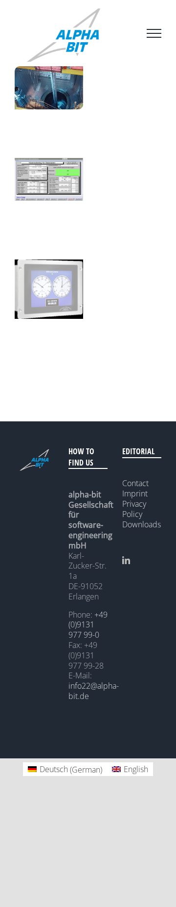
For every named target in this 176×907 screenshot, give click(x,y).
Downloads (141, 524)
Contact (135, 483)
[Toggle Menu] (154, 33)
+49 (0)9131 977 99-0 (88, 625)
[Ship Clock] (49, 264)
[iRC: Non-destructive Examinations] (49, 71)
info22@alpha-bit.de (93, 690)
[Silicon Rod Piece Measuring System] (49, 162)
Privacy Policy (134, 508)
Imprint (135, 493)
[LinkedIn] (126, 560)
